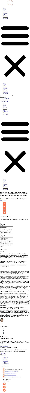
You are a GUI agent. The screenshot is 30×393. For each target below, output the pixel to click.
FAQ (4, 10)
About (4, 9)
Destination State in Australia (6, 243)
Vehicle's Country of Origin (6, 230)
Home (4, 8)
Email (3, 227)
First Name (2, 224)
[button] (15, 51)
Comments (5, 17)
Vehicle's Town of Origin (5, 232)
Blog (4, 14)
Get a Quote (5, 18)
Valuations (5, 13)
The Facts (5, 12)
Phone (4, 238)
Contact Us (5, 15)
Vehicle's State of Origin (5, 241)
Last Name (2, 235)
